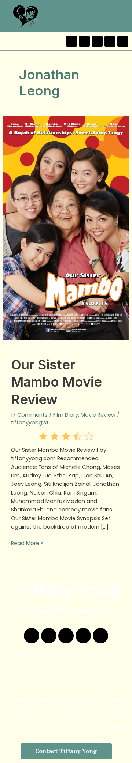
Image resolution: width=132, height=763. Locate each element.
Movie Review (98, 414)
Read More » (27, 543)
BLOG (115, 680)
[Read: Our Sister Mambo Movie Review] (66, 228)
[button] (124, 16)
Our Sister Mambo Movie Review (56, 382)
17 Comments (29, 414)
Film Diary (65, 414)
